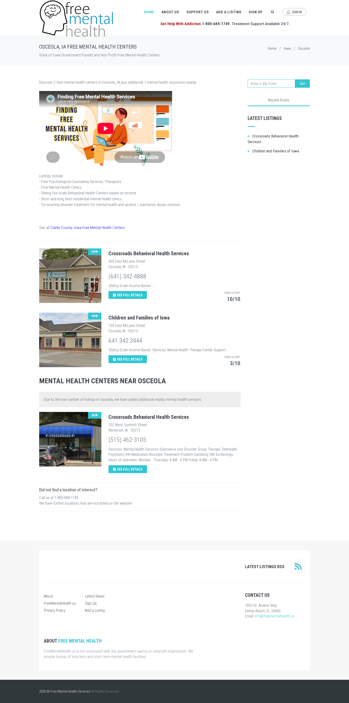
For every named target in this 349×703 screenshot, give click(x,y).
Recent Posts (278, 100)
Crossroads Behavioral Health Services (148, 253)
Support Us (197, 12)
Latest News (94, 596)
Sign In (296, 12)
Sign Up (256, 12)
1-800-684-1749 (216, 23)
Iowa (287, 48)
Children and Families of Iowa (139, 318)
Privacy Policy (54, 610)
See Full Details (129, 295)
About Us (170, 12)
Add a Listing (228, 12)
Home (149, 12)
